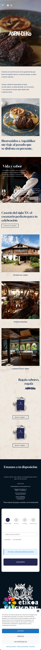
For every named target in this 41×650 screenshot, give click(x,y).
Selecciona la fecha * (21, 530)
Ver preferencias (20, 642)
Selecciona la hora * (20, 544)
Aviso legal (32, 646)
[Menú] (2, 5)
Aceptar (20, 631)
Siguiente (20, 562)
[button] (38, 611)
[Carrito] (8, 5)
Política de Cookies (11, 646)
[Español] (5, 8)
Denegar (20, 636)
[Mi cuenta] (11, 5)
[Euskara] (5, 3)
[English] (5, 5)
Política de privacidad (22, 646)
